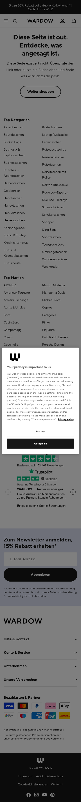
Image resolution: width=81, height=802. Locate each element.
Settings (41, 431)
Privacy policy (66, 419)
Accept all (40, 443)
